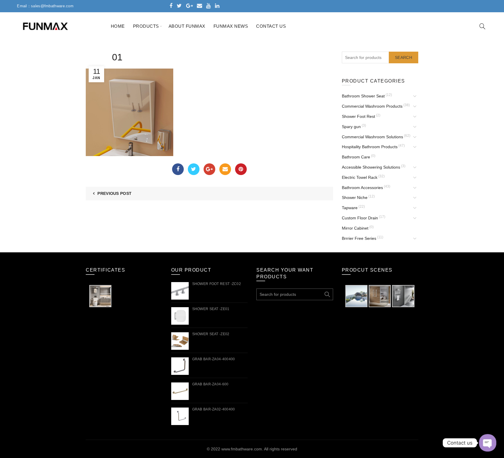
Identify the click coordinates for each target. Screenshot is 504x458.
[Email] (225, 169)
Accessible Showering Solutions (371, 167)
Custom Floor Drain (360, 218)
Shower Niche (355, 197)
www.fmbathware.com (241, 449)
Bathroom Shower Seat (363, 96)
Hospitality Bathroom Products (370, 146)
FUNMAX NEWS (231, 26)
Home (118, 26)
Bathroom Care (356, 157)
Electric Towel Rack (359, 177)
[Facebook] (178, 169)
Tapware (350, 207)
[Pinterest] (241, 169)
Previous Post (114, 193)
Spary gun (351, 126)
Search (403, 57)
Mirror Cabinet (355, 228)
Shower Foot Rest (358, 116)
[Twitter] (194, 169)
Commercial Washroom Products (372, 106)
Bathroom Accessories (362, 187)
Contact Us (271, 26)
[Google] (209, 169)
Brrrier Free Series (359, 238)
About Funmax (187, 26)
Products (146, 26)
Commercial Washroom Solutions (372, 136)
